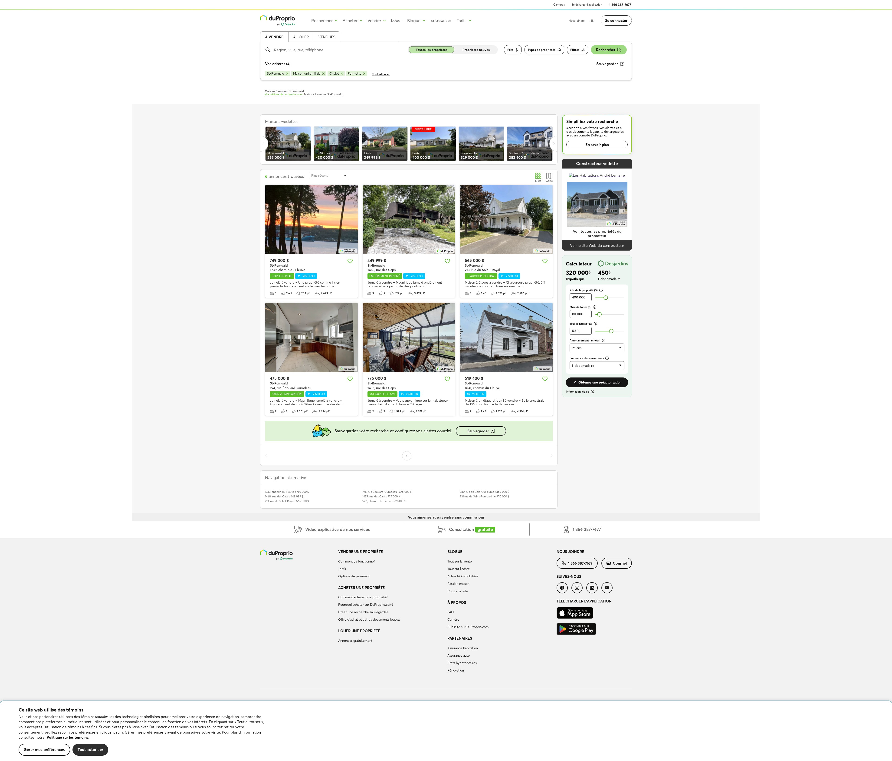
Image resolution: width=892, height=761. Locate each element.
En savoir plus (597, 144)
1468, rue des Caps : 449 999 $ (284, 496)
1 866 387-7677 (620, 5)
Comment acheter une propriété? (362, 597)
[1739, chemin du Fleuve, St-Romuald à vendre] (311, 219)
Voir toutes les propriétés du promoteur (597, 233)
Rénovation (455, 670)
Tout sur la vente (459, 561)
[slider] (605, 297)
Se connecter (616, 20)
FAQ (450, 612)
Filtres (574, 50)
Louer (396, 20)
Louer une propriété (359, 631)
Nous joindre (577, 20)
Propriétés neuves (476, 50)
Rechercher (605, 49)
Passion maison (458, 584)
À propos (456, 602)
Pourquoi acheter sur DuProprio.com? (365, 604)
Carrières (559, 4)
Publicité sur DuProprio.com (468, 627)
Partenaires (459, 638)
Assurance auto (458, 655)
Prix (510, 50)
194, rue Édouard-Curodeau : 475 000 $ (387, 491)
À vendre (274, 37)
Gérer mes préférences (44, 749)
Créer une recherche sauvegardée (363, 612)
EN (592, 20)
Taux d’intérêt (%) (581, 323)
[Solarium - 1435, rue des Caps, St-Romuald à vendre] (409, 337)
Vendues (326, 37)
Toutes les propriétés (431, 50)
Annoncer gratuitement (355, 641)
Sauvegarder (478, 431)
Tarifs (342, 569)
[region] (446, 731)
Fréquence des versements (587, 358)
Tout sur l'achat (458, 569)
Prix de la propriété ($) (584, 290)
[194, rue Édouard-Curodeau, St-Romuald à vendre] (311, 337)
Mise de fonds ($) (580, 307)
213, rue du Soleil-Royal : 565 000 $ (287, 501)
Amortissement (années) (585, 340)
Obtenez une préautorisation (599, 382)
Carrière (453, 619)
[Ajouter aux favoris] (350, 261)
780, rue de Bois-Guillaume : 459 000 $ (484, 491)
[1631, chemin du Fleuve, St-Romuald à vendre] (506, 337)
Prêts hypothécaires (462, 663)
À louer (301, 37)
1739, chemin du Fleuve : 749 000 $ (287, 491)
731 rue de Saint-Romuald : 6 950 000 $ (484, 496)
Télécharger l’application (587, 4)
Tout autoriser (90, 749)
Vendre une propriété (360, 551)
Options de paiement (354, 576)
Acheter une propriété (361, 587)
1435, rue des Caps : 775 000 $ (381, 496)
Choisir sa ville (457, 591)
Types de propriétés (541, 50)
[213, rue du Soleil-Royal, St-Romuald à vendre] (506, 219)
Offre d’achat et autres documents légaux (369, 619)
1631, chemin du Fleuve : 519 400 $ (384, 501)
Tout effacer (381, 74)
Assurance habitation (462, 648)
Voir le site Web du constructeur (597, 245)
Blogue (454, 551)
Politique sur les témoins (67, 737)
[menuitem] (391, 564)
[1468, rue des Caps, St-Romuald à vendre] (409, 219)
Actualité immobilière (462, 576)
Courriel (620, 563)
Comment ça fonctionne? (356, 561)
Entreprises (441, 20)
